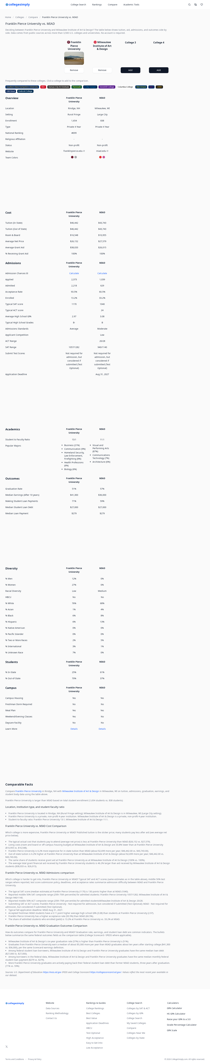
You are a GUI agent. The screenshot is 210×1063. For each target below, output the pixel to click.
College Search (134, 1018)
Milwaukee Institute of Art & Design (80, 791)
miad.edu (101, 150)
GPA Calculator (174, 1008)
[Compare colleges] (195, 5)
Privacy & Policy (34, 1059)
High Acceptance (95, 1037)
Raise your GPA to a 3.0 (178, 1019)
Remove (74, 70)
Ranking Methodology (57, 1013)
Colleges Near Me (136, 1032)
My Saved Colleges (136, 1023)
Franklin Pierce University (28, 791)
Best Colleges (93, 1013)
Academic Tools (131, 4)
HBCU (89, 1028)
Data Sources (52, 1008)
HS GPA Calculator (176, 1013)
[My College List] (202, 5)
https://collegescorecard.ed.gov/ (105, 972)
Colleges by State (136, 1037)
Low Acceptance (94, 1047)
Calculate (74, 273)
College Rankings (95, 1008)
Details (74, 728)
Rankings (97, 4)
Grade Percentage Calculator (182, 1024)
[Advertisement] (88, 184)
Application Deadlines (97, 1023)
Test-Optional (93, 1032)
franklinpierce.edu (73, 150)
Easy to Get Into (94, 1042)
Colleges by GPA (135, 1013)
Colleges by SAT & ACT (138, 1008)
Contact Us (51, 1018)
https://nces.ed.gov (52, 972)
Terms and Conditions (14, 1059)
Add (130, 70)
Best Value (91, 1018)
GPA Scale (172, 1030)
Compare (112, 4)
